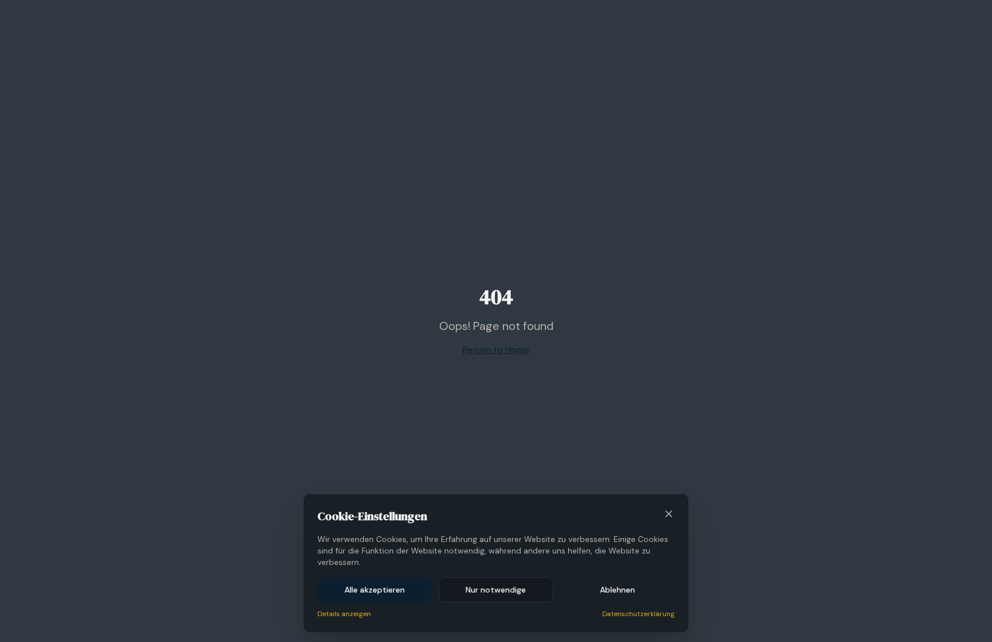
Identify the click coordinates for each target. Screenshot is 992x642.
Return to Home (496, 350)
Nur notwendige (496, 590)
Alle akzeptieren (374, 590)
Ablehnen (617, 590)
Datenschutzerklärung (638, 613)
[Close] (669, 514)
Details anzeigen (344, 613)
